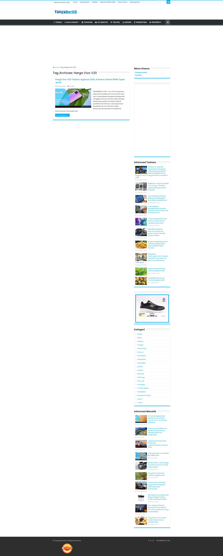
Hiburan (140, 352)
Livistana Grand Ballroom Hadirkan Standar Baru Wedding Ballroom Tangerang (157, 431)
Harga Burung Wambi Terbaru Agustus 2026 (156, 474)
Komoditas (142, 363)
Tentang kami (85, 2)
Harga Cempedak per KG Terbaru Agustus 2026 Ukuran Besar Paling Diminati (157, 244)
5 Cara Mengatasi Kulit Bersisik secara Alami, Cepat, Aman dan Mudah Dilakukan (157, 419)
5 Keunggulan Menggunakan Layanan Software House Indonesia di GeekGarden (158, 209)
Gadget (71, 86)
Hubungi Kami (135, 2)
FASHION (88, 22)
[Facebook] (148, 540)
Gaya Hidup (142, 348)
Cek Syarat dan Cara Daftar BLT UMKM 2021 (158, 454)
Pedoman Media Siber (108, 2)
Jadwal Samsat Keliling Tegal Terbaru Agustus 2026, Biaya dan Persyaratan (157, 485)
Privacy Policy (122, 2)
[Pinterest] (153, 540)
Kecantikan (142, 356)
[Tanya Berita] (66, 11)
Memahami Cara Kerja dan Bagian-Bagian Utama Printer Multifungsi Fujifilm (158, 497)
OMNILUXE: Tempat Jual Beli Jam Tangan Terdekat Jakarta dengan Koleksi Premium (158, 186)
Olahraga (141, 377)
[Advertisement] (111, 45)
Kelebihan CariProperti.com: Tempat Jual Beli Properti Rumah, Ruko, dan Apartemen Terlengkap (151, 258)
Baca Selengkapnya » (62, 115)
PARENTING (141, 22)
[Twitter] (151, 540)
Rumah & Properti (144, 395)
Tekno (140, 399)
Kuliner (140, 366)
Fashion (140, 341)
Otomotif (141, 381)
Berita (140, 334)
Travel (140, 402)
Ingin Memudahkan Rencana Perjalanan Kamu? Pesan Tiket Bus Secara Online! (156, 232)
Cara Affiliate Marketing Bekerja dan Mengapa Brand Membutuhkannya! (157, 198)
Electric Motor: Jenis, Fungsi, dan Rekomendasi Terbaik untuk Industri (158, 465)
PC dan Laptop (143, 388)
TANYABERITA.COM (163, 540)
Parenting (141, 384)
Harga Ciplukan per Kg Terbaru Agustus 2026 (156, 269)
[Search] (168, 2)
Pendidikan (142, 392)
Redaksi (95, 2)
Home (75, 2)
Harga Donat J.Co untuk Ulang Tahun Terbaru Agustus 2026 (157, 520)
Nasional (141, 374)
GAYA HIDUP (72, 22)
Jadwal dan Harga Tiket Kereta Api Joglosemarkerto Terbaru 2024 (158, 444)
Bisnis (140, 338)
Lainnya (140, 370)
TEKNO (58, 22)
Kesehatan (142, 359)
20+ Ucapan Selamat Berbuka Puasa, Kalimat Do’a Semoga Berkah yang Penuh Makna (158, 508)
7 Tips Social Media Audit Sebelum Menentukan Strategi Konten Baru (157, 221)
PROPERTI (156, 22)
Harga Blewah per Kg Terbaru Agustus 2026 (156, 279)
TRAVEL (116, 22)
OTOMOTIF (103, 22)
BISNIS (128, 22)
